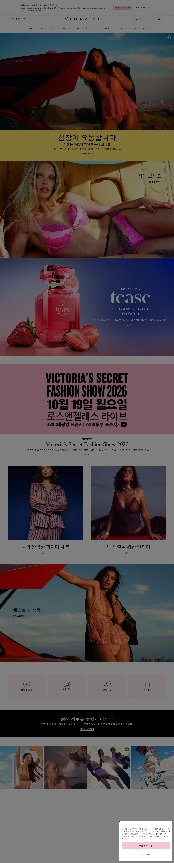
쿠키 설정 (145, 854)
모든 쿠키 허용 (145, 846)
